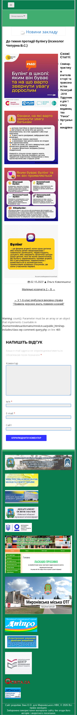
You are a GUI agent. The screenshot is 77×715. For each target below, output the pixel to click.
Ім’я (9, 401)
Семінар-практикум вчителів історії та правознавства (66, 75)
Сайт (9, 425)
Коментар (12, 363)
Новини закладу (42, 31)
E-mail (10, 413)
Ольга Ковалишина (59, 281)
